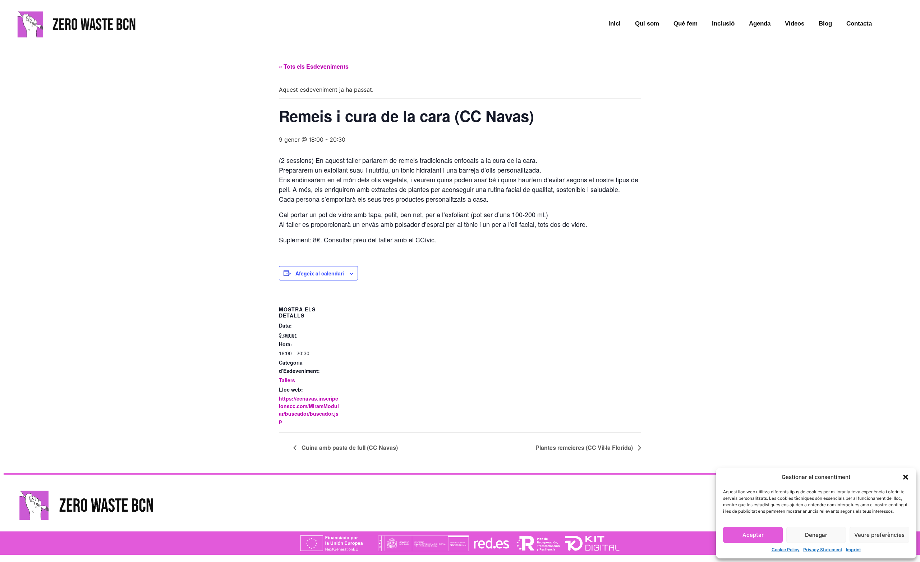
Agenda (759, 23)
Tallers (287, 380)
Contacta (859, 23)
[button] (905, 477)
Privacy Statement (822, 549)
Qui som (647, 23)
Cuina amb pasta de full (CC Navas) (349, 447)
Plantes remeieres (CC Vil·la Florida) (584, 447)
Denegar (816, 534)
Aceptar (753, 534)
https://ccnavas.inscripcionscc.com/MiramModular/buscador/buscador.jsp (309, 410)
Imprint (853, 549)
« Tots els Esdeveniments (314, 66)
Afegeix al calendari (319, 273)
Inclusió (723, 23)
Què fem (685, 23)
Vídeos (794, 23)
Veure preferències (879, 534)
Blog (825, 23)
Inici (614, 23)
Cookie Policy (786, 549)
